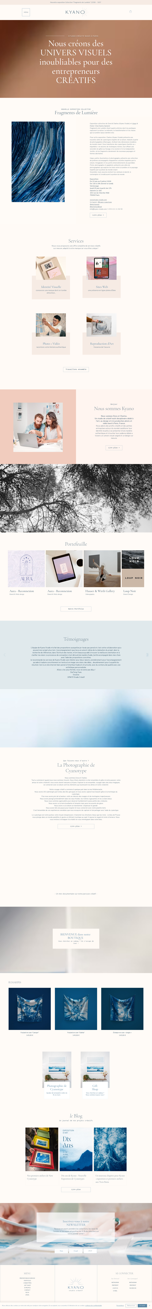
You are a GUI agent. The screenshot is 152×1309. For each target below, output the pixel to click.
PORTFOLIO (27, 1280)
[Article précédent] (5, 1009)
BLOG (27, 1292)
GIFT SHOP (27, 1285)
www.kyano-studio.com (98, 200)
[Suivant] (147, 655)
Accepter (142, 1305)
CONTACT (27, 1290)
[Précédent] (4, 655)
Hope (134, 123)
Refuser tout (131, 1305)
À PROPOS (27, 1288)
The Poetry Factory (102, 126)
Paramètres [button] (120, 1305)
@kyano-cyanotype (105, 202)
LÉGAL (27, 1295)
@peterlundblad (96, 207)
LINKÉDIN (115, 1288)
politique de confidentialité (93, 1305)
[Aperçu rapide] (30, 1009)
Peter (92, 126)
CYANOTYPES (27, 1283)
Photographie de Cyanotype (57, 1087)
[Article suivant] (146, 1009)
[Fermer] (149, 1305)
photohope (95, 204)
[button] (26, 12)
